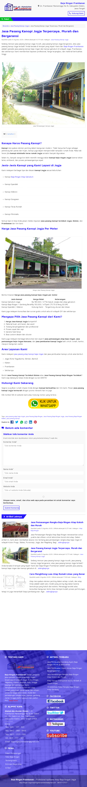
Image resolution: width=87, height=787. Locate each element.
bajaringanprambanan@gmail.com (25, 742)
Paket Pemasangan (13, 753)
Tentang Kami (11, 760)
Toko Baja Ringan (12, 757)
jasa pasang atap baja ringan (15, 416)
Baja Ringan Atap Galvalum (22, 177)
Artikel (8, 768)
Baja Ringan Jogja (26, 782)
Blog (79, 577)
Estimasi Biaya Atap (13, 764)
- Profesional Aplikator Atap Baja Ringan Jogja (43, 779)
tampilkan (11, 134)
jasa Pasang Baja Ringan (34, 416)
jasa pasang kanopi (13, 418)
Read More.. (14, 700)
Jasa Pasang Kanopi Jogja (59, 39)
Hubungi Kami (77, 13)
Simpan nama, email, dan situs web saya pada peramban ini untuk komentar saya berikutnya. (39, 501)
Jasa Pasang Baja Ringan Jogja (53, 416)
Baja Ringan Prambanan (72, 3)
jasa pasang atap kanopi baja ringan (29, 354)
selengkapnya (63, 542)
